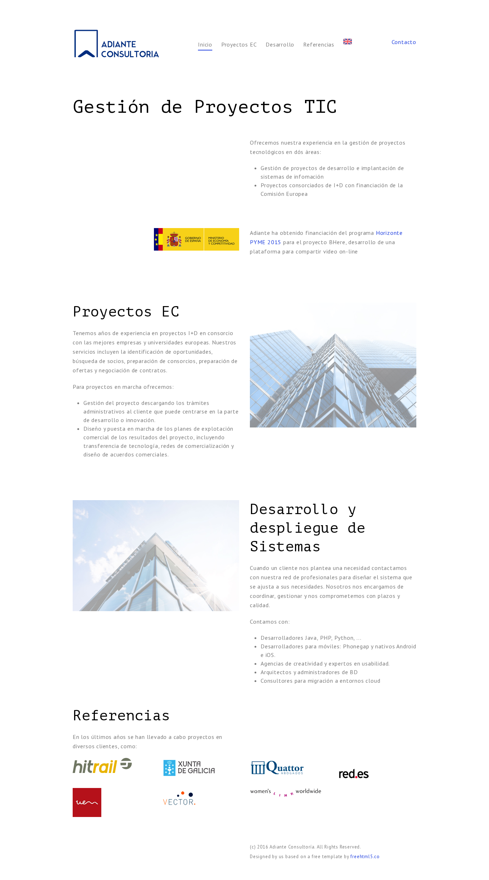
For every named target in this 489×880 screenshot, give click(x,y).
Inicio (205, 44)
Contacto (404, 41)
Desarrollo (280, 44)
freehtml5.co (365, 857)
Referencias (318, 44)
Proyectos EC (239, 44)
